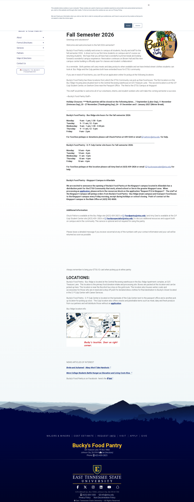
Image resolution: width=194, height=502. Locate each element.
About (19, 37)
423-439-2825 (101, 455)
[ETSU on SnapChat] (117, 488)
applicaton (85, 191)
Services (20, 48)
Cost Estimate (84, 436)
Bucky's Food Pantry (30, 31)
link (110, 378)
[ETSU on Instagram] (92, 488)
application (116, 303)
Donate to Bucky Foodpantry (31, 71)
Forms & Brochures (24, 43)
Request (107, 436)
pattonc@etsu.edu (152, 137)
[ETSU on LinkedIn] (100, 488)
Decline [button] (138, 25)
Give (144, 436)
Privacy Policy (84, 497)
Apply (134, 436)
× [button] (148, 4)
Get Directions (107, 452)
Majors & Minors (58, 436)
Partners (20, 53)
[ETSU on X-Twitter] (84, 488)
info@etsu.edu (108, 495)
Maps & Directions (24, 58)
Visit (122, 436)
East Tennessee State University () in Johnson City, (97, 474)
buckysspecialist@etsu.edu (159, 167)
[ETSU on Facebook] (76, 488)
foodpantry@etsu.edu (135, 216)
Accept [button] (128, 25)
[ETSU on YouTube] (108, 488)
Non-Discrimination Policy (104, 497)
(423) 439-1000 (89, 495)
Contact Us (21, 63)
